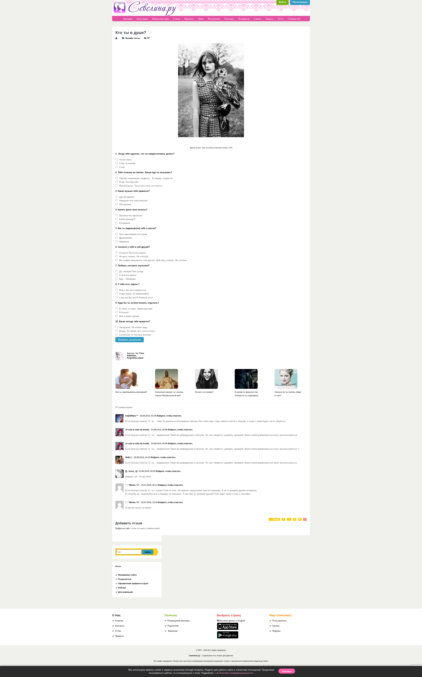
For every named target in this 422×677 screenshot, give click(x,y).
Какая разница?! (127, 219)
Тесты (281, 19)
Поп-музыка (125, 204)
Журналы (189, 19)
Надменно (124, 242)
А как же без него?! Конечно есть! (136, 297)
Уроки (201, 19)
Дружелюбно (125, 238)
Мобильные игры (160, 19)
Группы (275, 626)
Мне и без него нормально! (132, 290)
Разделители (124, 579)
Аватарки (127, 19)
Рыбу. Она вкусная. (129, 182)
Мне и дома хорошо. (129, 316)
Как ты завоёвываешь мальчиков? (131, 392)
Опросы (269, 19)
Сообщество (294, 19)
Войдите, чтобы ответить (169, 416)
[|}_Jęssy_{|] (131, 471)
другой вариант (127, 197)
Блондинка (124, 223)
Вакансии (173, 631)
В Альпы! (124, 312)
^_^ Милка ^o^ (132, 485)
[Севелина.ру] (145, 15)
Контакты (119, 626)
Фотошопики (214, 19)
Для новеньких (125, 592)
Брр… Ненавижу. (127, 279)
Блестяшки (142, 19)
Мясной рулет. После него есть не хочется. (141, 186)
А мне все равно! (127, 275)
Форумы (276, 631)
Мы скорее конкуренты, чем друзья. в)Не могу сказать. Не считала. (153, 260)
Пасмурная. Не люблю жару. (133, 327)
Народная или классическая (133, 201)
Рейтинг (122, 588)
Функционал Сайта (127, 575)
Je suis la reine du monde (137, 430)
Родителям (173, 626)
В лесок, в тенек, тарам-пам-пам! (135, 309)
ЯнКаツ (128, 457)
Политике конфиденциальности (236, 673)
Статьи (176, 19)
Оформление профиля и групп (133, 583)
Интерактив (244, 19)
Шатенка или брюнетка (130, 216)
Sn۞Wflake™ (131, 416)
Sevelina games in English (232, 621)
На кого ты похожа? (204, 392)
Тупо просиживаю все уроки (133, 234)
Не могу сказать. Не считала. (134, 256)
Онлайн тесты (132, 38)
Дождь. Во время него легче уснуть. (137, 331)
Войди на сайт (122, 528)
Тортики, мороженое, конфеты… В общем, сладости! (145, 178)
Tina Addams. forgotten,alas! (135, 355)
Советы (257, 19)
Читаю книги (125, 160)
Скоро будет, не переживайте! (134, 294)
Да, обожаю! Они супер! (131, 271)
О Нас (118, 631)
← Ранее (274, 519)
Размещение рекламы (178, 621)
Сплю (122, 167)
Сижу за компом (127, 163)
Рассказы (229, 19)
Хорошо (286, 671)
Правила (119, 636)
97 (148, 38)
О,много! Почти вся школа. (132, 253)
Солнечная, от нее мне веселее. (135, 335)
